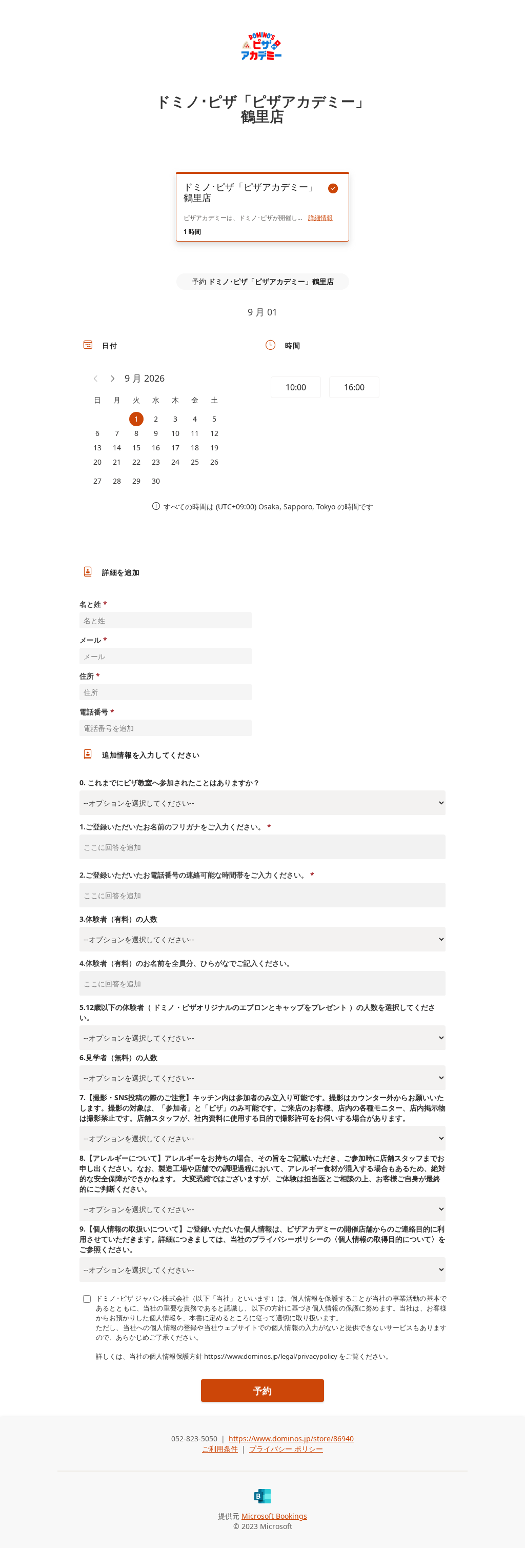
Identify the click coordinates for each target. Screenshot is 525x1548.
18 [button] (195, 447)
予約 (262, 1390)
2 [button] (156, 419)
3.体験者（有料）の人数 (118, 919)
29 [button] (136, 481)
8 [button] (136, 433)
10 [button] (175, 433)
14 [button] (117, 447)
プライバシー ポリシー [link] (286, 1449)
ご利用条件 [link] (220, 1449)
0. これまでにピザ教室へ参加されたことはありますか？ (169, 782)
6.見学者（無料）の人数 (118, 1057)
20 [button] (97, 462)
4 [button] (195, 419)
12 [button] (214, 433)
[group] (353, 388)
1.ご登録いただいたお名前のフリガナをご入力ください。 (172, 826)
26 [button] (214, 462)
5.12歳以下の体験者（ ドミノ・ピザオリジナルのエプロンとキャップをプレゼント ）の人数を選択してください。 (257, 1012)
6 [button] (97, 433)
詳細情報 (320, 218)
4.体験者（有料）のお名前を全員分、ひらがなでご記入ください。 (186, 963)
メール (90, 640)
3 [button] (175, 419)
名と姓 (90, 604)
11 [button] (195, 433)
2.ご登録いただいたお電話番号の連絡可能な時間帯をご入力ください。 (193, 875)
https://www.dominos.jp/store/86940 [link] (291, 1438)
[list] (262, 216)
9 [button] (156, 433)
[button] (96, 378)
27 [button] (97, 481)
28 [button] (117, 481)
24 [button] (175, 462)
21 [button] (117, 462)
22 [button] (136, 462)
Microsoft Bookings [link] (274, 1516)
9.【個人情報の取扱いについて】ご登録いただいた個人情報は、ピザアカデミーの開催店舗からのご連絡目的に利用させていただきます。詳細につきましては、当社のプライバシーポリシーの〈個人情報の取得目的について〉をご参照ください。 (262, 1239)
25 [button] (195, 462)
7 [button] (117, 433)
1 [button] (136, 419)
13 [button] (97, 447)
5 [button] (214, 419)
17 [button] (175, 447)
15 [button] (136, 447)
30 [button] (156, 481)
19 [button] (214, 447)
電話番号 (93, 712)
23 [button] (156, 462)
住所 (86, 676)
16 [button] (156, 447)
